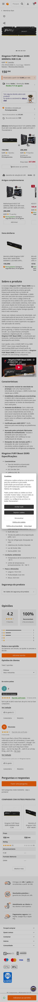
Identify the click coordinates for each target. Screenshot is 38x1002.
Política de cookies (19, 522)
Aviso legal (28, 526)
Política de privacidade (14, 526)
